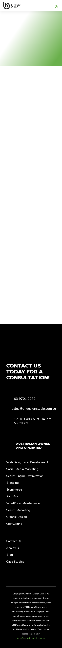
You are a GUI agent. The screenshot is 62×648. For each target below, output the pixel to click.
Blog (9, 555)
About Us (12, 548)
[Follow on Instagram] (36, 575)
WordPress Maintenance (23, 503)
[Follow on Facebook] (18, 576)
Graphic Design (16, 517)
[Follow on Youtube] (44, 576)
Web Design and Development (27, 462)
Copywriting (14, 524)
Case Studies (15, 562)
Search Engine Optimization (24, 476)
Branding (12, 483)
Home (9, 24)
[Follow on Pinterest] (27, 576)
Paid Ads (12, 496)
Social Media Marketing (22, 469)
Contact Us (13, 541)
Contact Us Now (29, 257)
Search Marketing (18, 510)
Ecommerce (14, 490)
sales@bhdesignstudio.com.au (31, 638)
